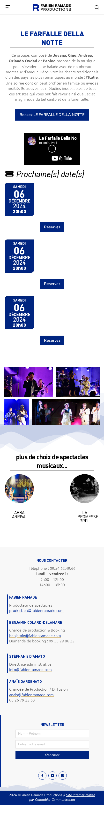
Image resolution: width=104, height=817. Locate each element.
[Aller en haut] (94, 807)
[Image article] (19, 488)
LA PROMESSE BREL (87, 516)
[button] (10, 503)
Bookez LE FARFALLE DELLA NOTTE (52, 114)
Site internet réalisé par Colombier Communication (62, 797)
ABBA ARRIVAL (20, 514)
